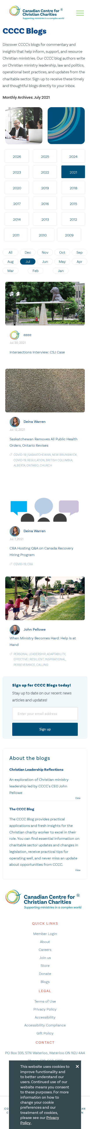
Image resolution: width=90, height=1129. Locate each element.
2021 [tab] (73, 172)
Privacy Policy (45, 1009)
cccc (27, 334)
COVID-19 (20, 455)
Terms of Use (45, 1001)
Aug (10, 261)
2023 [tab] (17, 172)
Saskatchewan (39, 455)
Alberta (19, 465)
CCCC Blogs (25, 31)
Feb (36, 270)
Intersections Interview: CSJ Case (37, 352)
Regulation (36, 460)
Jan (61, 270)
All (10, 252)
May (62, 261)
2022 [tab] (45, 172)
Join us (45, 957)
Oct (62, 252)
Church (46, 465)
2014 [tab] (17, 219)
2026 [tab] (17, 156)
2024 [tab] (73, 156)
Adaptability (56, 654)
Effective (21, 659)
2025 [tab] (45, 156)
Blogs (45, 981)
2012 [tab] (73, 219)
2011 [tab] (16, 235)
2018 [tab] (73, 188)
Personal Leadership (30, 654)
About (45, 942)
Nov (45, 252)
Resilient (37, 659)
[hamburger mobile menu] (80, 13)
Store (45, 965)
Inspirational (55, 659)
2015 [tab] (73, 203)
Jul (28, 261)
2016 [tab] (45, 203)
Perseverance (24, 665)
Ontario (32, 465)
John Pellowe (35, 629)
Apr (79, 261)
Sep (79, 252)
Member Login (45, 933)
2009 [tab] (69, 235)
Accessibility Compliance (45, 1025)
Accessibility (45, 1017)
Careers (45, 949)
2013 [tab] (45, 219)
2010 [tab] (43, 235)
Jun (45, 261)
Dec (28, 252)
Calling (42, 665)
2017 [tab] (17, 203)
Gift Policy (45, 1033)
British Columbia (59, 460)
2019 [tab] (45, 188)
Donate (45, 973)
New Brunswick (64, 455)
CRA (30, 564)
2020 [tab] (17, 188)
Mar (10, 270)
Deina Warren (35, 421)
